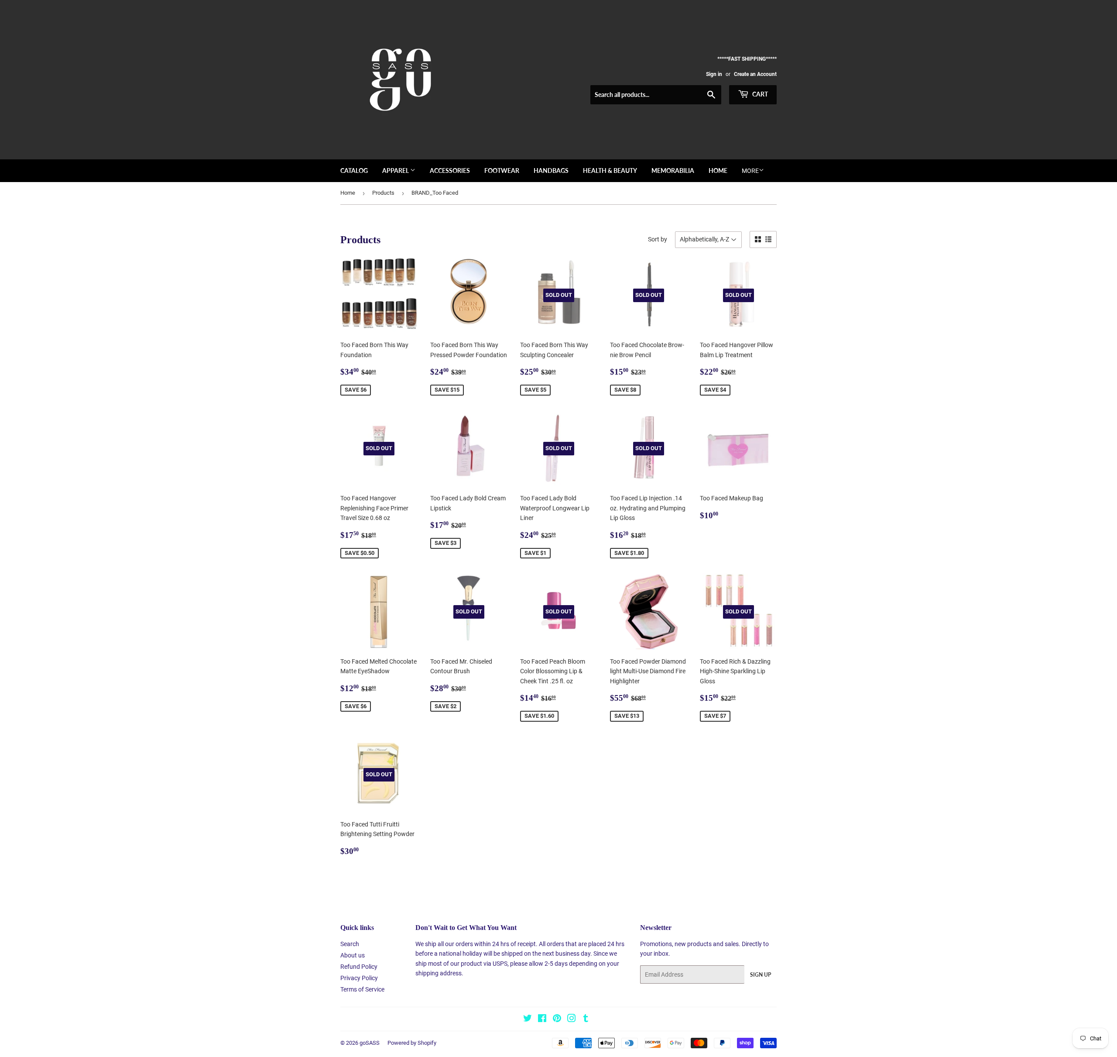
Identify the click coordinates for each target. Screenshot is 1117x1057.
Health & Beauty (610, 170)
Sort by (657, 239)
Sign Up (760, 974)
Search (349, 943)
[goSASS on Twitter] (527, 1019)
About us (352, 955)
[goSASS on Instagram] (571, 1019)
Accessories (450, 170)
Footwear (501, 170)
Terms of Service (362, 989)
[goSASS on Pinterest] (557, 1019)
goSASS (370, 1043)
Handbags (551, 170)
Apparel (396, 170)
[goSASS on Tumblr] (586, 1019)
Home (718, 170)
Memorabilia (672, 170)
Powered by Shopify (411, 1043)
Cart (759, 94)
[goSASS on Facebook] (542, 1019)
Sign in (714, 74)
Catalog (354, 170)
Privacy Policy (359, 977)
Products (383, 192)
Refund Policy (358, 966)
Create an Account (755, 74)
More (750, 170)
